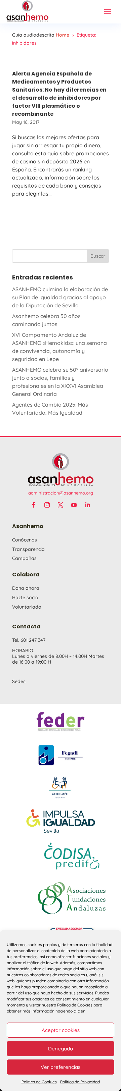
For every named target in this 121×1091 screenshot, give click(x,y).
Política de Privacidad (80, 1081)
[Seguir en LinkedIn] (87, 505)
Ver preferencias (60, 1067)
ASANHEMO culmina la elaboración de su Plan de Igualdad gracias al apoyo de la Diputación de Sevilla (60, 297)
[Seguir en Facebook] (33, 505)
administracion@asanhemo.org (60, 493)
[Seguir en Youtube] (74, 505)
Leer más (60, 223)
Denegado (60, 1048)
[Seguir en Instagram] (47, 505)
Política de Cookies (39, 1081)
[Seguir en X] (60, 505)
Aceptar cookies (61, 1030)
